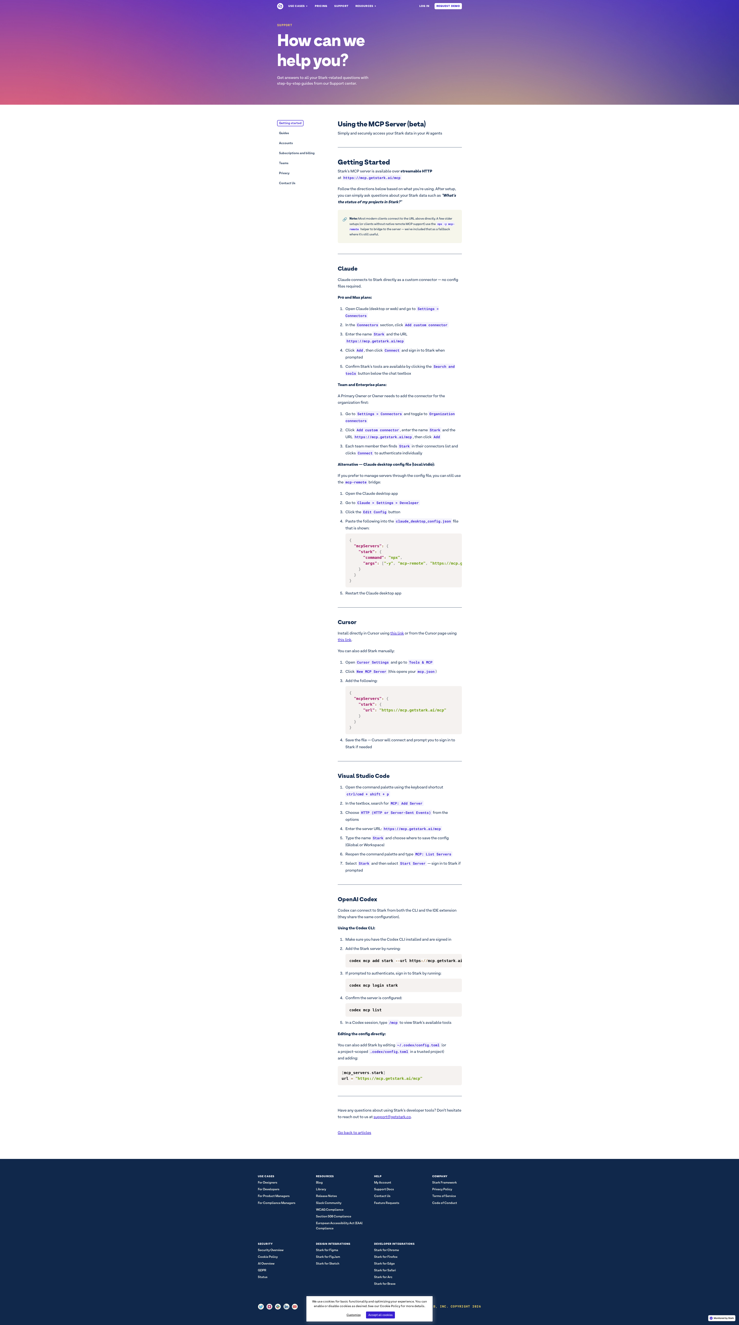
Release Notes (326, 1196)
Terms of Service (444, 1196)
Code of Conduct (444, 1203)
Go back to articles (354, 1132)
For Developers (268, 1189)
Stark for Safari (385, 1270)
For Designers (267, 1182)
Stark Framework (444, 1182)
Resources (364, 6)
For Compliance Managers (276, 1203)
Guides (284, 133)
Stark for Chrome (386, 1250)
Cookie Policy (390, 1306)
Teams (283, 163)
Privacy (284, 173)
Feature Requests (386, 1203)
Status (263, 1277)
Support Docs (384, 1189)
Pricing (321, 6)
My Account (382, 1182)
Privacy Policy (442, 1189)
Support (341, 6)
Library (321, 1189)
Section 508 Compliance (333, 1216)
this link (344, 639)
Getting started (290, 123)
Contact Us (287, 183)
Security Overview (270, 1250)
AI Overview (266, 1263)
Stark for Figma (327, 1250)
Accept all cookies (380, 1315)
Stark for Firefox (385, 1257)
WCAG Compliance (330, 1209)
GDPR (262, 1270)
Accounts (286, 143)
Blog (319, 1182)
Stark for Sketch (327, 1263)
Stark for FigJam (328, 1257)
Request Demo (448, 6)
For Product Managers (274, 1196)
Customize (354, 1315)
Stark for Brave (384, 1284)
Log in (424, 6)
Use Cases (296, 6)
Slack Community (328, 1203)
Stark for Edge (384, 1263)
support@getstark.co (392, 1116)
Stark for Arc (383, 1277)
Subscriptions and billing (297, 153)
